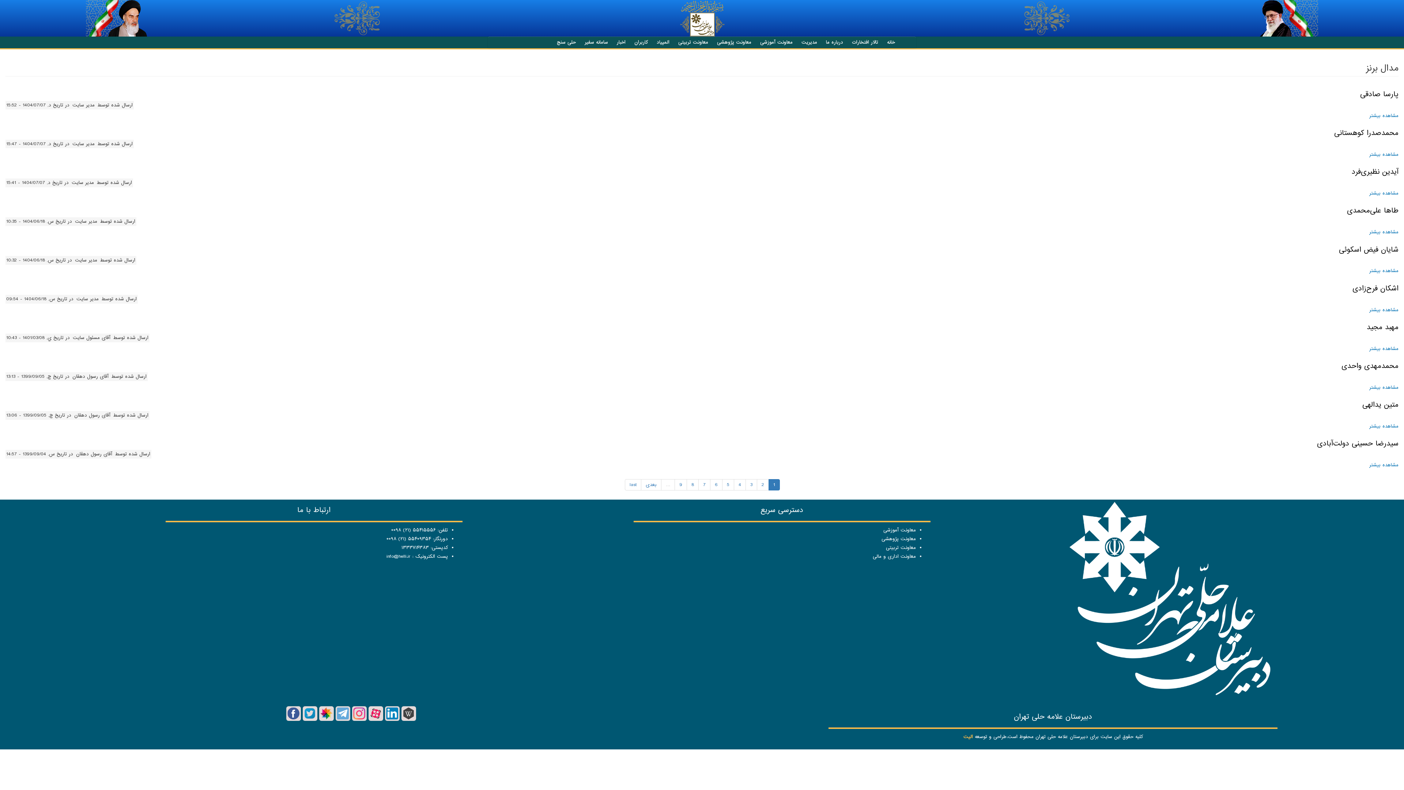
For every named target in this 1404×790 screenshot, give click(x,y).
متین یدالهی (1380, 404)
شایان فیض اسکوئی (1369, 249)
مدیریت (809, 42)
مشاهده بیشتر (1384, 115)
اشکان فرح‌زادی (1375, 288)
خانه (891, 42)
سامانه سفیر (596, 42)
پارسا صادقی (1379, 94)
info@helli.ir (398, 556)
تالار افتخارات (865, 42)
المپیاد (663, 42)
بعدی (651, 484)
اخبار (621, 42)
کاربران (641, 42)
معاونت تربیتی (693, 42)
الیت (968, 736)
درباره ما (834, 42)
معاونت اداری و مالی (894, 556)
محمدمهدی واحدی (1370, 366)
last (633, 484)
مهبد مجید (1383, 327)
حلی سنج (566, 42)
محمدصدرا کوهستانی (1366, 133)
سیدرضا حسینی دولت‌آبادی (1358, 443)
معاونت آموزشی (776, 42)
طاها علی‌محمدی (1373, 210)
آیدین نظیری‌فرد (1375, 171)
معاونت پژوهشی (734, 42)
